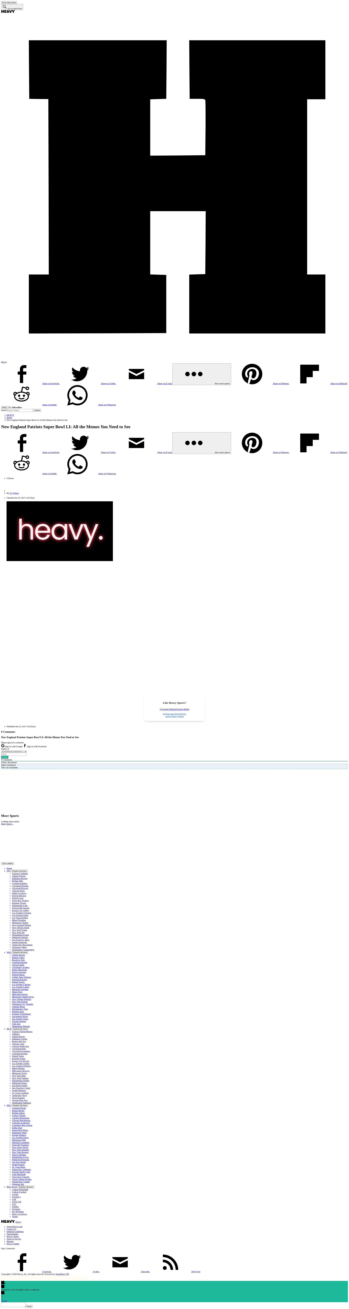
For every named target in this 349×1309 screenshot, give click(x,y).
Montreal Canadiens (20, 1142)
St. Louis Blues (18, 1167)
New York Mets (19, 1076)
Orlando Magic (18, 1006)
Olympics (16, 1209)
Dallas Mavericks (19, 970)
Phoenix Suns (18, 1011)
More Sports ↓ (7, 824)
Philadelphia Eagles (20, 935)
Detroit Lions (17, 898)
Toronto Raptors (19, 1021)
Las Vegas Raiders (20, 918)
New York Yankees (20, 1078)
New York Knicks (20, 1002)
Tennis (15, 1216)
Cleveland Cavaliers (20, 967)
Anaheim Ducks (19, 1108)
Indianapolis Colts (20, 905)
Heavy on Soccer (19, 1214)
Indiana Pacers (18, 982)
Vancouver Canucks (20, 1177)
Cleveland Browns (20, 888)
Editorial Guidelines (15, 1231)
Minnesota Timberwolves (23, 997)
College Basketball (20, 1189)
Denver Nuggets (19, 972)
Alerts (4, 408)
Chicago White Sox (20, 1046)
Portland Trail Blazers (21, 1014)
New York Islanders (20, 1150)
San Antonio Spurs (20, 1019)
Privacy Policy (13, 1236)
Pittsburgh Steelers (20, 937)
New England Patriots (21, 925)
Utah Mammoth (19, 1174)
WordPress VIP (62, 1274)
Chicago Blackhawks (21, 1120)
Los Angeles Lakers (20, 987)
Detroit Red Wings (20, 1130)
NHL (9, 1105)
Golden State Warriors (21, 977)
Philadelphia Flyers (20, 1157)
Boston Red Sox (19, 1041)
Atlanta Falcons (18, 876)
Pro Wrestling (18, 1212)
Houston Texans (19, 903)
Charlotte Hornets (19, 962)
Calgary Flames (18, 1115)
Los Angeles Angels (20, 1063)
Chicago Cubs (18, 1044)
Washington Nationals (21, 1103)
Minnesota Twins (19, 1073)
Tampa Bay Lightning (21, 1169)
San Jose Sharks (19, 1162)
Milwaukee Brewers (20, 1071)
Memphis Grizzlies (20, 989)
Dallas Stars (17, 1128)
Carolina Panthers (19, 883)
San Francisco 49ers (20, 940)
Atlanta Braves (18, 1036)
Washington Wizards (21, 1026)
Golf (14, 1199)
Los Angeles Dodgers (21, 1066)
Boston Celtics (18, 957)
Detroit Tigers (18, 1056)
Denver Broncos (19, 896)
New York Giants (19, 930)
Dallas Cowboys (19, 893)
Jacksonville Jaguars (20, 908)
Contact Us (11, 1229)
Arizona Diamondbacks (22, 1031)
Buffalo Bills (17, 881)
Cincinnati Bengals (20, 886)
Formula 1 (16, 1197)
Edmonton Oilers (19, 1133)
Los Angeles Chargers (21, 913)
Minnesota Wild (19, 1140)
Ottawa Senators (19, 1155)
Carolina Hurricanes (20, 1118)
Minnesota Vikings (20, 923)
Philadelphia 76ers (20, 1009)
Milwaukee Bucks (20, 994)
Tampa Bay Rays (19, 1095)
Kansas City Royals (20, 1061)
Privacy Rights (13, 1244)
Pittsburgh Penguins (20, 1160)
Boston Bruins (18, 1110)
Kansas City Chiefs (20, 910)
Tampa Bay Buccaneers (22, 945)
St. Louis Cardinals (20, 1093)
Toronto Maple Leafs (21, 1172)
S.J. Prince (14, 493)
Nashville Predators (20, 1145)
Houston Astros (18, 1058)
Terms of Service (14, 1239)
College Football (19, 1192)
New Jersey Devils (20, 1147)
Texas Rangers (18, 1098)
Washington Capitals (21, 1182)
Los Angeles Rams (20, 915)
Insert (29, 1306)
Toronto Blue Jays (20, 1100)
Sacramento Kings (20, 1016)
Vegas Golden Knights (21, 1179)
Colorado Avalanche (21, 1123)
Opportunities (12, 1234)
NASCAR (16, 1202)
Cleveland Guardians (21, 1051)
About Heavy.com (14, 1227)
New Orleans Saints (20, 928)
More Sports (12, 1187)
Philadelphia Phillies (20, 1081)
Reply (4, 1301)
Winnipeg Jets (18, 1184)
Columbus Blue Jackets (22, 1125)
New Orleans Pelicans (21, 999)
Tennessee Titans (19, 947)
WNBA (15, 1207)
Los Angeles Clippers (21, 984)
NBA (9, 952)
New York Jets (18, 932)
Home (9, 868)
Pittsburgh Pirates (19, 1083)
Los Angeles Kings (20, 1137)
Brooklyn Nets (18, 960)
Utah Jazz (16, 1024)
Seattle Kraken (18, 1164)
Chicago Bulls (18, 965)
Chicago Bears (18, 891)
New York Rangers (20, 1152)
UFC (14, 1204)
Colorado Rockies (20, 1054)
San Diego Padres (19, 1085)
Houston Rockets (19, 979)
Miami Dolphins (19, 920)
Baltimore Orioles (19, 1039)
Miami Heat (17, 992)
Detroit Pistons (18, 975)
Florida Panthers (19, 1135)
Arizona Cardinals (20, 873)
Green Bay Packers (20, 900)
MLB (9, 1029)
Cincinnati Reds (19, 1049)
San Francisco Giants (21, 1088)
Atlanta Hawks (18, 955)
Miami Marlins (18, 1068)
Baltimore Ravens (19, 878)
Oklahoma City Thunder (22, 1004)
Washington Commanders (23, 950)
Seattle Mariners (19, 1090)
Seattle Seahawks (19, 942)
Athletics (16, 1034)
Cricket (15, 1194)
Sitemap (10, 1241)
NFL (9, 871)
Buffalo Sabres (18, 1113)
